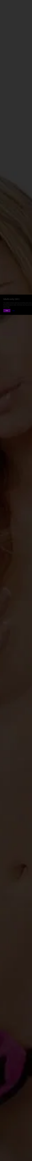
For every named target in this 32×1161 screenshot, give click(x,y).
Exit (14, 310)
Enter (7, 310)
